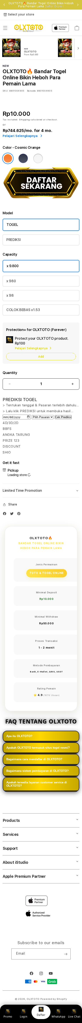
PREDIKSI (13, 240)
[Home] (28, 28)
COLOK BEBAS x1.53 (23, 310)
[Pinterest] (20, 515)
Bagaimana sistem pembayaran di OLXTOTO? (37, 770)
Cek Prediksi (63, 417)
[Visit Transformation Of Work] (41, 201)
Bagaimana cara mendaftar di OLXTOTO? (34, 759)
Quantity (10, 373)
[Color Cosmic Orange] (8, 158)
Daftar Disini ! (54, 6)
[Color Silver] (38, 158)
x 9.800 (13, 266)
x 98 (10, 295)
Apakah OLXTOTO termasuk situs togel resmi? (38, 747)
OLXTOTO (33, 999)
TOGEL (12, 225)
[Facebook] (6, 515)
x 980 (11, 281)
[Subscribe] (65, 954)
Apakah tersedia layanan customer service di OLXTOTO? (36, 784)
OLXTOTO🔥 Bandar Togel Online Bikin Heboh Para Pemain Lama (41, 5)
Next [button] (78, 5)
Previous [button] (4, 5)
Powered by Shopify (53, 999)
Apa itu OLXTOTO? (19, 736)
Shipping (24, 119)
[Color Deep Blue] (23, 158)
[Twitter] (13, 515)
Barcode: (31, 90)
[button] (5, 28)
